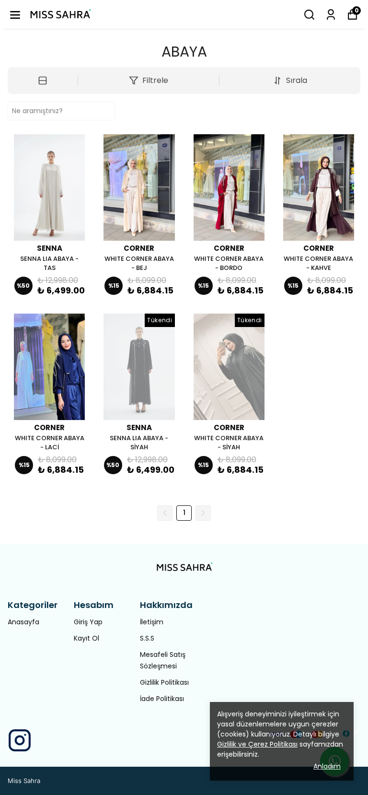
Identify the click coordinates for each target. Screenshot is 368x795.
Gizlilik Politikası (164, 682)
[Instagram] (20, 740)
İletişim (151, 622)
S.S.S (147, 638)
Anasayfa (23, 622)
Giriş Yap (88, 622)
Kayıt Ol (86, 638)
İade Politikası (162, 698)
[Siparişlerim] (331, 15)
